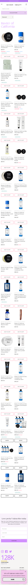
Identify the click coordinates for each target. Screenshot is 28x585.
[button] (14, 579)
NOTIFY (7, 440)
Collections (13, 12)
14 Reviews (8, 51)
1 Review (21, 51)
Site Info (22, 567)
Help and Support (5, 567)
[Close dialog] (25, 572)
